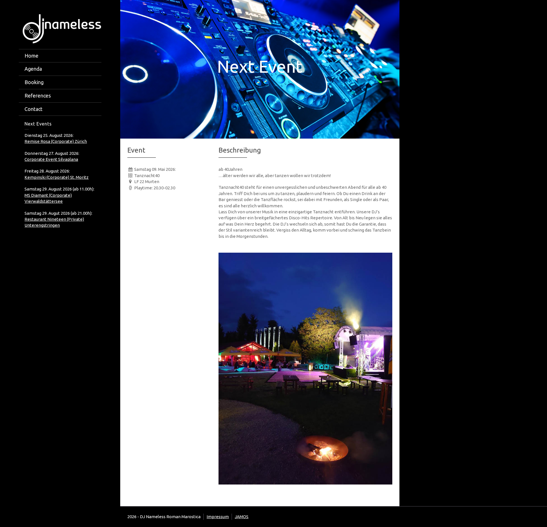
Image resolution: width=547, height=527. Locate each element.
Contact (33, 109)
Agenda (33, 69)
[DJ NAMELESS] (60, 28)
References (38, 95)
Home (31, 55)
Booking (34, 82)
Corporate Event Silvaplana (51, 159)
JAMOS (241, 516)
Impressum (218, 516)
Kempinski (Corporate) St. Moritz (57, 177)
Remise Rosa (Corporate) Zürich (56, 141)
